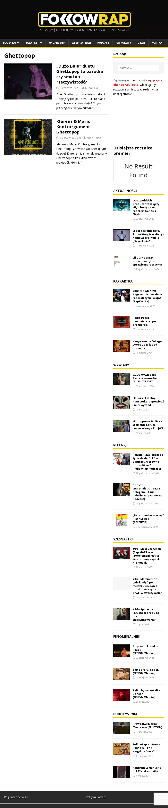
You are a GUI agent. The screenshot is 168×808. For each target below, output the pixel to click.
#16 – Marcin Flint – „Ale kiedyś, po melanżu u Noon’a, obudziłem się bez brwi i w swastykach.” (147, 586)
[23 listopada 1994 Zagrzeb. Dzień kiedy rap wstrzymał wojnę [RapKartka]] (121, 299)
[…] (80, 162)
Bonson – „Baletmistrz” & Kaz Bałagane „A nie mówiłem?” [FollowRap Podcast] (148, 492)
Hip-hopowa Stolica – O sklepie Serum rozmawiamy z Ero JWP (148, 424)
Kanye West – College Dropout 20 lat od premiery (147, 344)
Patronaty (123, 42)
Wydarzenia (57, 42)
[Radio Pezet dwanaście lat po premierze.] (121, 326)
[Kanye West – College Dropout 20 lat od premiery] (121, 349)
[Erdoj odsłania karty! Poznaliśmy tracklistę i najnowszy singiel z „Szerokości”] (121, 239)
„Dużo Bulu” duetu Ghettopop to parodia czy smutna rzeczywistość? (79, 74)
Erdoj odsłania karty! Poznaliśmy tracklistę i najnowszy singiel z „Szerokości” (148, 236)
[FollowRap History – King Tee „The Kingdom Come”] (121, 753)
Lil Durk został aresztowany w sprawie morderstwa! (147, 261)
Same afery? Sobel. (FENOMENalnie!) (146, 671)
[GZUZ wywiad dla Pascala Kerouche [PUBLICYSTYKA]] (121, 383)
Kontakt (158, 42)
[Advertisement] (138, 120)
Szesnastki (123, 539)
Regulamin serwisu (16, 797)
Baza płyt (32, 42)
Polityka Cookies (96, 797)
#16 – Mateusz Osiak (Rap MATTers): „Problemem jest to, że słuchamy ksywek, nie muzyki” (147, 555)
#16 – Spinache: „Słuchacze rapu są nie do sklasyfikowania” (146, 614)
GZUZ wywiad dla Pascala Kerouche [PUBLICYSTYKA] (145, 378)
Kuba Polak (92, 88)
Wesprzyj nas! (81, 42)
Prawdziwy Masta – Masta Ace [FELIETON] (147, 725)
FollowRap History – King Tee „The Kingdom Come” (146, 747)
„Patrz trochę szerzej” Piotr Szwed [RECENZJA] (148, 518)
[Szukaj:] (138, 67)
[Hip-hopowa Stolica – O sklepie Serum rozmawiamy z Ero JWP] (121, 430)
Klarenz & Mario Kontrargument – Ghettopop (74, 127)
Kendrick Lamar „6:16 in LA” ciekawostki (147, 769)
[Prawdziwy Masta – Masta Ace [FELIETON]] (121, 732)
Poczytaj (9, 42)
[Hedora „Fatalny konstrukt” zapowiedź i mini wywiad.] (121, 406)
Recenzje (120, 445)
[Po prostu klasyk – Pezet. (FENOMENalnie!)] (121, 654)
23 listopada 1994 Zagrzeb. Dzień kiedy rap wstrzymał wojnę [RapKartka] (147, 296)
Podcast (103, 42)
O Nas (141, 42)
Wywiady (121, 365)
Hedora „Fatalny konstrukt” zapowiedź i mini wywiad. (148, 401)
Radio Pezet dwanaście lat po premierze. (144, 321)
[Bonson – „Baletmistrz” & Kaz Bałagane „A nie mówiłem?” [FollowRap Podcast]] (121, 493)
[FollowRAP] (84, 36)
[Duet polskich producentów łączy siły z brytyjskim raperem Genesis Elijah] (121, 209)
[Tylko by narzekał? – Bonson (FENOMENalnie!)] (121, 698)
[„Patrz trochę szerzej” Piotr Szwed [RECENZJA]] (121, 523)
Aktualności (125, 191)
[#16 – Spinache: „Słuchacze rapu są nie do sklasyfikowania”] (121, 617)
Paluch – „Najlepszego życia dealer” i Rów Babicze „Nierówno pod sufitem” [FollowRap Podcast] (148, 461)
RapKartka (123, 281)
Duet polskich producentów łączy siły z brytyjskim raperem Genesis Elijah (146, 207)
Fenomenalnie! (126, 636)
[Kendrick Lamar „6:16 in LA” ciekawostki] (121, 776)
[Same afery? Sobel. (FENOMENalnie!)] (121, 678)
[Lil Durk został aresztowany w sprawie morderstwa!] (121, 266)
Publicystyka (125, 714)
